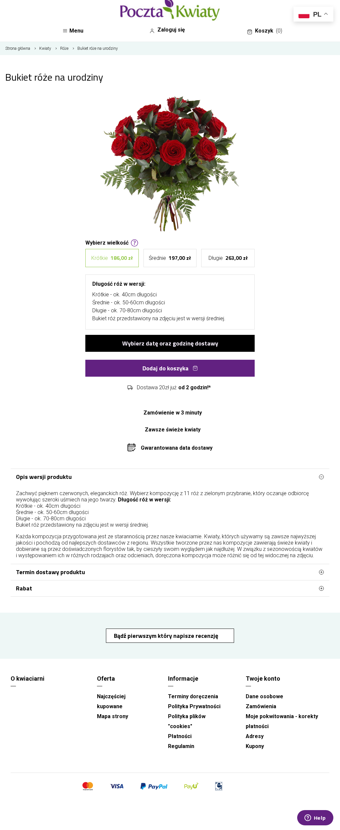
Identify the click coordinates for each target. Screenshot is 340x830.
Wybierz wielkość (106, 242)
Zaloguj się (171, 30)
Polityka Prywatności (194, 706)
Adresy (255, 736)
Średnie (170, 258)
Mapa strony (112, 716)
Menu (76, 31)
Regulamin (181, 746)
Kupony (255, 746)
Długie (228, 258)
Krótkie (112, 258)
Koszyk (268, 31)
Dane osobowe (264, 696)
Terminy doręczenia (193, 696)
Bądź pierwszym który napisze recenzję (166, 635)
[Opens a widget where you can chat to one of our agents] (315, 818)
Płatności (180, 736)
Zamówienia (261, 706)
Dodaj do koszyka (165, 368)
